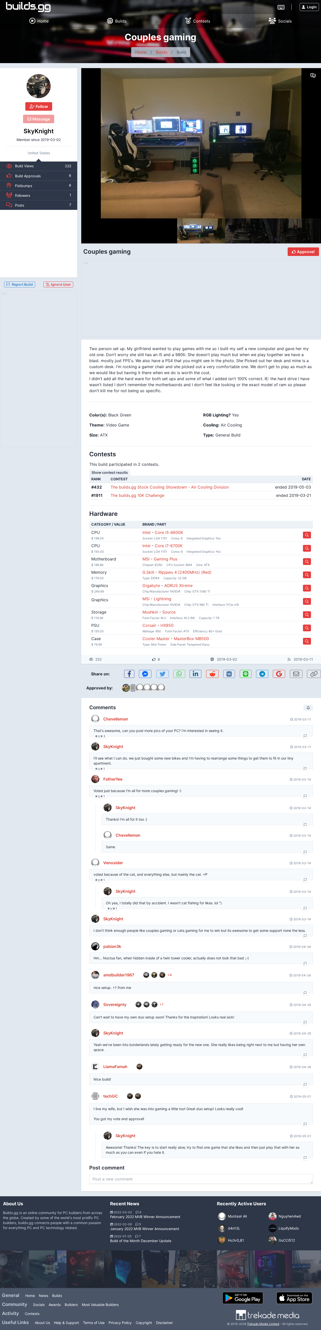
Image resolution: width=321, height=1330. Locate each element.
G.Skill (148, 572)
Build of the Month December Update (140, 1241)
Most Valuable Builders (100, 1304)
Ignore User (60, 284)
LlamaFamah (115, 1066)
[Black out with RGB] (123, 1269)
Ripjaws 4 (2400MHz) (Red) (184, 572)
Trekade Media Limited (263, 1324)
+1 (161, 1004)
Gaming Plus (165, 558)
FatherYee (112, 779)
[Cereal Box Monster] (160, 1269)
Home (140, 52)
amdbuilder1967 (118, 974)
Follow (41, 106)
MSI (145, 558)
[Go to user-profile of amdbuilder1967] (95, 975)
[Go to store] (307, 535)
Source (169, 612)
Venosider (113, 862)
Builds (161, 52)
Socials (39, 1304)
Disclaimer (164, 1322)
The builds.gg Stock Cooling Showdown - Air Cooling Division (170, 487)
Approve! (305, 251)
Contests (32, 1313)
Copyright (144, 1322)
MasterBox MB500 (191, 638)
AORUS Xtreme (178, 585)
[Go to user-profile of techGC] (95, 1096)
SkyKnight (39, 131)
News (43, 1295)
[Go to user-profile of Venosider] (95, 863)
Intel (146, 532)
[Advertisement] (38, 243)
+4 (169, 975)
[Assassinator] (273, 1269)
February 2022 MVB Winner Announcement (145, 1217)
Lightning (162, 598)
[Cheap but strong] (198, 1269)
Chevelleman (115, 718)
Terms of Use (94, 1322)
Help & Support (66, 1322)
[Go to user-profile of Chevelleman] (95, 719)
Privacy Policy (120, 1322)
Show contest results (110, 472)
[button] (306, 143)
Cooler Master (156, 638)
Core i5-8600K (169, 532)
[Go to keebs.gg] (281, 6)
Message (40, 118)
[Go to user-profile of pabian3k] (95, 946)
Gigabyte (151, 585)
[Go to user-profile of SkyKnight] (39, 86)
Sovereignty (114, 1004)
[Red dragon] (236, 1269)
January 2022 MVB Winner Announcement (144, 1229)
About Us (42, 1322)
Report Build (22, 284)
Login (312, 7)
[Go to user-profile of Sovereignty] (95, 1004)
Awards (55, 1304)
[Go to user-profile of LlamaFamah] (95, 1067)
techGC (110, 1096)
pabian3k (112, 946)
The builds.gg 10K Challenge (137, 495)
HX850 (167, 625)
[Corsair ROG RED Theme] (85, 1269)
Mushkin (150, 612)
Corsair (149, 625)
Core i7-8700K (169, 545)
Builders (71, 1304)
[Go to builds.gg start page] (28, 7)
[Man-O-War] (47, 1269)
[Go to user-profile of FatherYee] (95, 779)
